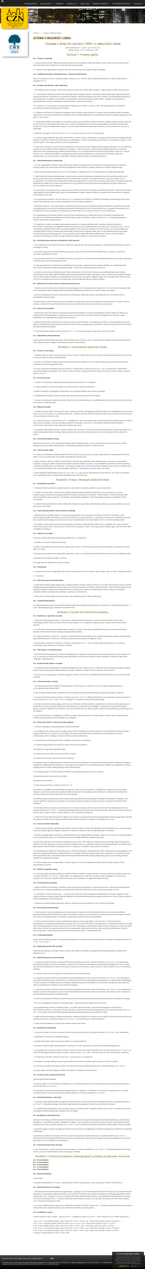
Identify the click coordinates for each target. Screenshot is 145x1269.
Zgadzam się (124, 1266)
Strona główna (30, 4)
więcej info (134, 1266)
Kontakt (139, 4)
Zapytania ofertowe (122, 4)
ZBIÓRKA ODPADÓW (101, 4)
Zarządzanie (46, 4)
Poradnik (59, 4)
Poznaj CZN (72, 4)
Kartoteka (85, 4)
